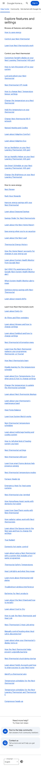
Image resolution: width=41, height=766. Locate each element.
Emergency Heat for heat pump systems (18, 487)
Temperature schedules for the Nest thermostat (20, 682)
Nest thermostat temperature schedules (17, 424)
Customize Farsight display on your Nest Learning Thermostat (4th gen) (20, 59)
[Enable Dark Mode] (21, 761)
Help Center (5, 9)
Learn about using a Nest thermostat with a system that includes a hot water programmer (20, 555)
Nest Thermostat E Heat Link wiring (19, 625)
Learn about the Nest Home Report (19, 225)
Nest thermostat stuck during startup (20, 658)
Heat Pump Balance (13, 410)
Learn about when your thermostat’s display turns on (20, 641)
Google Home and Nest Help (15, 3)
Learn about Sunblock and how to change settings (18, 334)
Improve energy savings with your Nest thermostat (18, 203)
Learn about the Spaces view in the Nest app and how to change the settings (19, 531)
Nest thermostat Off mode (16, 85)
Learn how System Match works (18, 416)
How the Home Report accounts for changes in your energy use (20, 252)
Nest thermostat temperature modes (20, 472)
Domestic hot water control (16, 547)
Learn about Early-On (13, 311)
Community (15, 9)
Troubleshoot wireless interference (19, 587)
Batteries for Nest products (16, 593)
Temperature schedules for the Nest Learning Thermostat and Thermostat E (20, 692)
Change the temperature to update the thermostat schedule (19, 386)
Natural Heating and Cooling (16, 128)
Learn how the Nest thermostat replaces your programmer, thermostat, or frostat (18, 351)
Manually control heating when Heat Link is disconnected (19, 632)
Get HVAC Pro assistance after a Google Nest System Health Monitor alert (20, 271)
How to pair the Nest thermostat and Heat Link (20, 617)
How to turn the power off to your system (19, 68)
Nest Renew (10, 189)
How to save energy (13, 32)
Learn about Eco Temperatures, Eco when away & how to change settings (20, 377)
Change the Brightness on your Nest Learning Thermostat (20, 176)
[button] (3, 3)
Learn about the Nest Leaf (16, 238)
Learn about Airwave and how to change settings (18, 325)
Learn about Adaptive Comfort (17, 134)
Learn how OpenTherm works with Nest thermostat (19, 511)
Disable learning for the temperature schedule (20, 368)
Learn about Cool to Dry (15, 609)
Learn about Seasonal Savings (17, 212)
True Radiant (10, 540)
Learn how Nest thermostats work (19, 45)
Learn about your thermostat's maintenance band (17, 402)
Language (9, 759)
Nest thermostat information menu (19, 342)
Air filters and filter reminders (17, 318)
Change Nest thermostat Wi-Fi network (17, 120)
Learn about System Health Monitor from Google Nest (19, 261)
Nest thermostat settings (15, 450)
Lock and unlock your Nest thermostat (15, 77)
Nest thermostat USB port (16, 457)
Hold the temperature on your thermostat (17, 111)
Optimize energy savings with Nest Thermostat (19, 291)
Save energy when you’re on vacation (20, 231)
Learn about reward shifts (15, 299)
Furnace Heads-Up (12, 479)
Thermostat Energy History (16, 244)
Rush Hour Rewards (13, 196)
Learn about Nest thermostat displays (20, 394)
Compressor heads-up (14, 701)
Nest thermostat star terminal (17, 495)
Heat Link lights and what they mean (20, 571)
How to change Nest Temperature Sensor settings (19, 92)
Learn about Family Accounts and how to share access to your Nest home (20, 666)
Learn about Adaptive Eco (15, 141)
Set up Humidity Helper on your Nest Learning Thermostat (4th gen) (20, 158)
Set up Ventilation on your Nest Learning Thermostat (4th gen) (17, 148)
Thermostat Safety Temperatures (19, 565)
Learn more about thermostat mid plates (19, 579)
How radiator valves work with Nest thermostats (19, 520)
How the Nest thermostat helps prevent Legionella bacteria (18, 650)
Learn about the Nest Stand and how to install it (20, 601)
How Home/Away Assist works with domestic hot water (19, 502)
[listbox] (11, 762)
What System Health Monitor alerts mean (19, 282)
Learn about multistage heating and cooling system (19, 433)
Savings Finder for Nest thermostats (20, 218)
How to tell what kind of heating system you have (18, 442)
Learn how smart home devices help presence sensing (20, 464)
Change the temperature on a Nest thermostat (19, 101)
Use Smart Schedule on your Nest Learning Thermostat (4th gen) (18, 167)
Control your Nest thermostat (17, 39)
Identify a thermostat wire (16, 674)
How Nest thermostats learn (16, 361)
